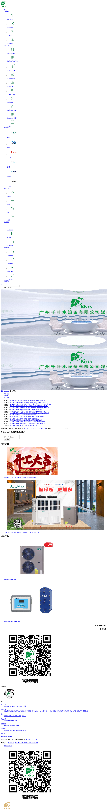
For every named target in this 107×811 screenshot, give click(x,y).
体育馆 (6, 720)
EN (2, 284)
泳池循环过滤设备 (17, 711)
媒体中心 (6, 222)
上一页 (30, 428)
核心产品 (6, 45)
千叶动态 (6, 394)
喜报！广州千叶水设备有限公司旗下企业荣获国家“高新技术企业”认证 (30, 404)
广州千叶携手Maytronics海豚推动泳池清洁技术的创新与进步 (28, 402)
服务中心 (6, 247)
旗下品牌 (12, 706)
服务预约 (18, 730)
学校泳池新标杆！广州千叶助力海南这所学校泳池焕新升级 (27, 411)
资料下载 (23, 730)
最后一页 (43, 428)
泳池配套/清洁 (68, 711)
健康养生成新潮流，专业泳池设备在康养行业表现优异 (26, 420)
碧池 (8, 716)
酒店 (12, 720)
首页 (5, 10)
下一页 (38, 428)
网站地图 (3, 736)
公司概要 (6, 706)
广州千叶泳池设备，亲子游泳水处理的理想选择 (24, 425)
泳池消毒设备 (27, 711)
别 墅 (15, 720)
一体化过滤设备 (52, 711)
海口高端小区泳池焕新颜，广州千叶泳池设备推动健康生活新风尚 (29, 407)
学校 (9, 720)
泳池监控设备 (36, 711)
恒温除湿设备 (8, 711)
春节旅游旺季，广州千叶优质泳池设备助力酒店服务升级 (27, 416)
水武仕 (24, 716)
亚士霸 (12, 716)
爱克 (5, 716)
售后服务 (12, 730)
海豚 (15, 716)
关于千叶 (6, 11)
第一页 (26, 428)
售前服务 (6, 730)
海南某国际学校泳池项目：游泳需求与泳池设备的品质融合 (27, 421)
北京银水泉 (11, 743)
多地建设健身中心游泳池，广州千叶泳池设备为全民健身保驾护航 (29, 413)
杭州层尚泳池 (19, 743)
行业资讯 (6, 396)
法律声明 (9, 736)
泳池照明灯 (60, 711)
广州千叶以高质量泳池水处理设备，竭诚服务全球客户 (26, 409)
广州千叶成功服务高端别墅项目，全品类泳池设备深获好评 (27, 400)
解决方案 (6, 188)
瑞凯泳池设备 (27, 743)
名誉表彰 (23, 706)
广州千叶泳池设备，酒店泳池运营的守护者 (23, 414)
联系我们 (6, 281)
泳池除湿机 (34, 743)
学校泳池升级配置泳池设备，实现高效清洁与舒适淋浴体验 (27, 423)
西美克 (19, 716)
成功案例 (6, 128)
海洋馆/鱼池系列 (77, 711)
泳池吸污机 (43, 711)
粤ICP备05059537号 (31, 739)
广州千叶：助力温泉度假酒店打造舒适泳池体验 (24, 418)
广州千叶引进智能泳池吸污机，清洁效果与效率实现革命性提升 (29, 406)
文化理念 (18, 706)
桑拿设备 (85, 711)
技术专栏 (6, 397)
